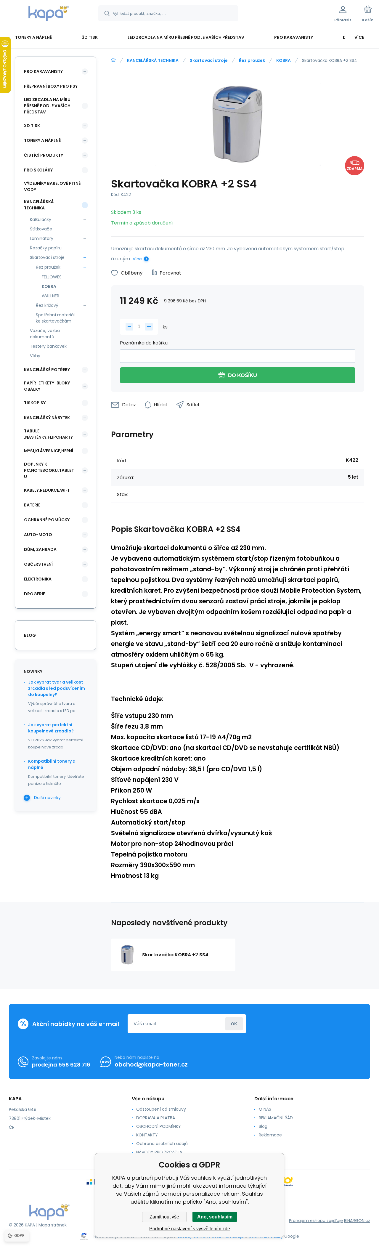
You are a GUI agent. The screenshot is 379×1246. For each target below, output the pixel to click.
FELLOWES (52, 277)
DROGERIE (34, 594)
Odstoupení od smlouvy (161, 1109)
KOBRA (283, 60)
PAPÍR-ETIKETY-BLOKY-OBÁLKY (48, 386)
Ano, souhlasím (214, 1216)
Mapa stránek (52, 1225)
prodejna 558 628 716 (61, 1064)
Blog (263, 1126)
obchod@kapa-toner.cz (151, 1064)
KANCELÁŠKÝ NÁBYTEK (47, 418)
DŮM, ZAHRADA (40, 549)
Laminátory (41, 238)
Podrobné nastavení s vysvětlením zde (189, 1228)
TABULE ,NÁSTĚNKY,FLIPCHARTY (48, 434)
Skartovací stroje (209, 60)
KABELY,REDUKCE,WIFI (46, 490)
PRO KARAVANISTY (43, 71)
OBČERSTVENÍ (38, 564)
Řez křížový (47, 305)
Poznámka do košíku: (144, 342)
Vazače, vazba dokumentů (45, 334)
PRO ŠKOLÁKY (38, 170)
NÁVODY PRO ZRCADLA (159, 1152)
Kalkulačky (40, 219)
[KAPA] (113, 60)
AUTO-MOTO (38, 535)
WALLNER (50, 296)
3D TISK (32, 126)
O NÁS (265, 1109)
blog (30, 635)
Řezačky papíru (46, 248)
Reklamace (270, 1135)
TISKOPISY (35, 403)
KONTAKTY (147, 1135)
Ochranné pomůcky (47, 520)
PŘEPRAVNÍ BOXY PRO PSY (51, 86)
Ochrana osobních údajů (162, 1143)
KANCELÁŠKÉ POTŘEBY (47, 370)
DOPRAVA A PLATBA (155, 1118)
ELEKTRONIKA (38, 579)
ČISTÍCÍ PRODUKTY (43, 155)
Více (137, 259)
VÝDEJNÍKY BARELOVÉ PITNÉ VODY (52, 186)
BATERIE (32, 505)
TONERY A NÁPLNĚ (42, 140)
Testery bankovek (48, 346)
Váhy (35, 356)
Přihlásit (234, 1023)
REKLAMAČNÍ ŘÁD (276, 1118)
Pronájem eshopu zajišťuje (316, 1220)
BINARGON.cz (357, 1220)
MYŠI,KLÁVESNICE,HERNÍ (48, 451)
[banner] (48, 14)
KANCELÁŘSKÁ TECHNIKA (153, 60)
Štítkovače (41, 229)
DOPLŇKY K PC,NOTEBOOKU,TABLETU (49, 470)
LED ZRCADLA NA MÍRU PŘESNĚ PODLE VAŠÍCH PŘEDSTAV (47, 106)
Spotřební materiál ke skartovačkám (55, 318)
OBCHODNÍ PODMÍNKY (158, 1126)
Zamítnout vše (164, 1216)
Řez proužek (252, 60)
